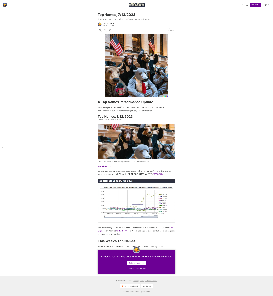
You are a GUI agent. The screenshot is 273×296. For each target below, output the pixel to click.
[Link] (94, 102)
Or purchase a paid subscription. (136, 268)
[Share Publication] (247, 5)
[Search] (242, 5)
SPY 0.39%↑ (158, 174)
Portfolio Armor (108, 23)
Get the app (147, 286)
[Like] (100, 30)
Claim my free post (136, 263)
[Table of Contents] (2, 148)
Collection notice (151, 281)
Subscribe (255, 5)
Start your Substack (131, 286)
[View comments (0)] (105, 30)
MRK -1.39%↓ (122, 230)
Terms (142, 281)
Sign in (266, 5)
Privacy (136, 281)
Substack (126, 291)
